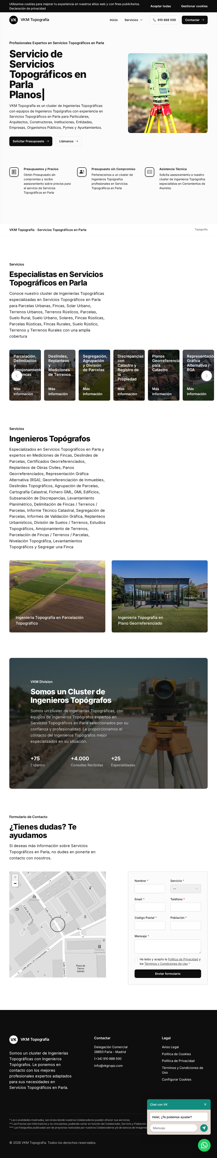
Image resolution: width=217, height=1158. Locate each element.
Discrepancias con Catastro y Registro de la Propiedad (131, 367)
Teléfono (177, 899)
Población (178, 917)
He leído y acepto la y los (170, 961)
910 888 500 (167, 20)
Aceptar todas (160, 6)
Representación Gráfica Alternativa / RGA (201, 363)
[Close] (205, 1104)
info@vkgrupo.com (108, 1066)
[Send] (204, 1128)
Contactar (192, 20)
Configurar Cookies (176, 1079)
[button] (206, 376)
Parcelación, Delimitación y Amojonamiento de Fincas (28, 365)
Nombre (141, 880)
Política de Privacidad (183, 959)
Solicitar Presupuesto (28, 141)
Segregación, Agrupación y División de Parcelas (95, 363)
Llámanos (66, 141)
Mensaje (142, 936)
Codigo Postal (146, 917)
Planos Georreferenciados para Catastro (169, 363)
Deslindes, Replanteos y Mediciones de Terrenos (59, 365)
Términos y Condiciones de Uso (166, 963)
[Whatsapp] (204, 1145)
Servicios (131, 20)
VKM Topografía (34, 19)
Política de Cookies (176, 1054)
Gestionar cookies (194, 6)
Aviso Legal (170, 1047)
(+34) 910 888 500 (107, 1059)
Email (140, 899)
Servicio (177, 880)
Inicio (114, 20)
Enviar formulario (168, 973)
